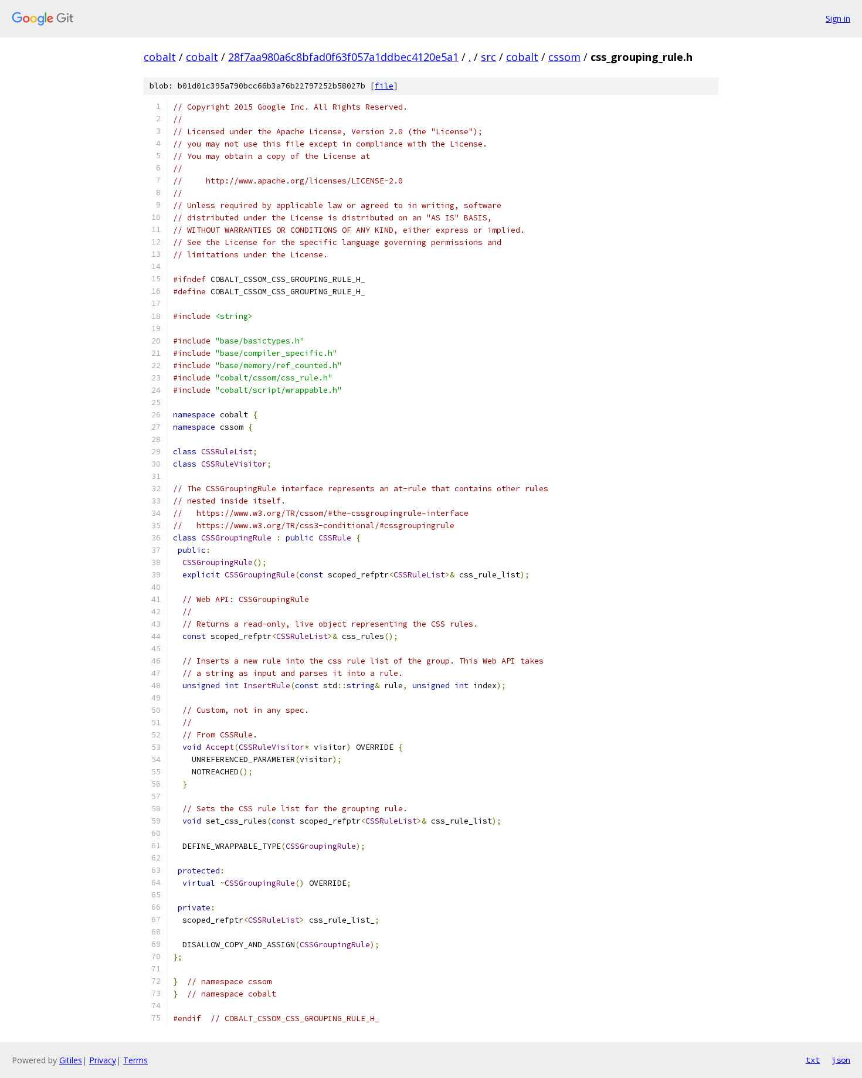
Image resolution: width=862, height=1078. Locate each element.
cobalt (160, 57)
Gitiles (70, 1060)
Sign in (838, 18)
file (384, 86)
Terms (135, 1060)
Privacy (102, 1060)
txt (813, 1060)
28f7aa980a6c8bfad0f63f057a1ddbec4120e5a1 (343, 57)
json (841, 1060)
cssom (564, 57)
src (488, 57)
